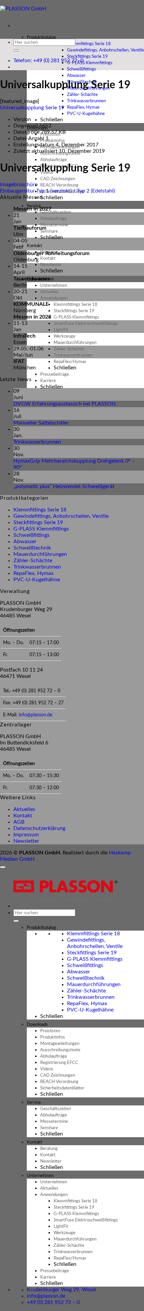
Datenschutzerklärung (39, 828)
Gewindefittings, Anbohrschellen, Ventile (61, 516)
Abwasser (25, 541)
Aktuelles (24, 809)
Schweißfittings (31, 535)
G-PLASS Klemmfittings (41, 528)
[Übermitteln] (16, 50)
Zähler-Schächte (32, 560)
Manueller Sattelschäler (41, 423)
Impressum (26, 834)
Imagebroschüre (19, 184)
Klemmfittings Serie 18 (39, 509)
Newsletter (26, 841)
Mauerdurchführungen (40, 554)
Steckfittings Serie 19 (38, 522)
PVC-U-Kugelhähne (86, 114)
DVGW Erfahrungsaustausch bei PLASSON (64, 403)
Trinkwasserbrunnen (37, 442)
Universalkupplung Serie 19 (32, 107)
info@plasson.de (35, 714)
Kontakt (22, 815)
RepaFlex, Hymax (33, 573)
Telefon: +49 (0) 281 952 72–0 (48, 60)
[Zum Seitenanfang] (2, 867)
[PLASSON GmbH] (23, 8)
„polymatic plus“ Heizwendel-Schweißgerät (64, 486)
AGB (18, 822)
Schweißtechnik (32, 548)
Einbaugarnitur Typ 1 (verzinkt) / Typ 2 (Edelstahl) (57, 191)
